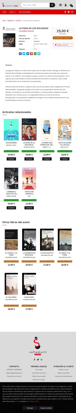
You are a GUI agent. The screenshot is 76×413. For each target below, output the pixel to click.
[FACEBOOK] (65, 11)
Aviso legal (38, 370)
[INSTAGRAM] (72, 11)
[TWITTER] (68, 11)
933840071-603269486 (14, 370)
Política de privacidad (39, 376)
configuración (33, 401)
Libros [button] (12, 12)
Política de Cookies (39, 380)
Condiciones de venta (39, 373)
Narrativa (10, 20)
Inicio (4, 20)
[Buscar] (52, 5)
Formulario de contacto (14, 376)
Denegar (30, 408)
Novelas (18, 20)
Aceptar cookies (46, 408)
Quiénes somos (63, 370)
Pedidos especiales (64, 373)
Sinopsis (8, 65)
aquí (16, 401)
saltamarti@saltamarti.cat (14, 373)
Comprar (11, 159)
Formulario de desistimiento (63, 376)
